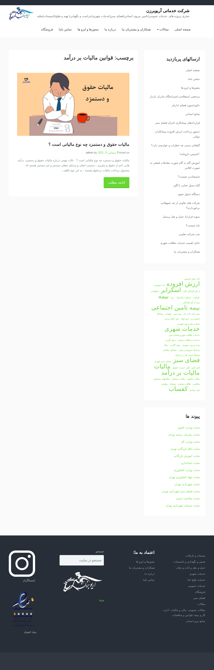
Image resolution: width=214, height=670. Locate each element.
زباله (166, 345)
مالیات (162, 366)
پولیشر (164, 384)
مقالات (164, 29)
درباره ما (110, 29)
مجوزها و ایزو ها (88, 29)
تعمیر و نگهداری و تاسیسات (189, 561)
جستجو (100, 551)
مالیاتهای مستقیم (161, 379)
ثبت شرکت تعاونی (189, 234)
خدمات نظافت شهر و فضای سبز (184, 335)
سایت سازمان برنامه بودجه (184, 434)
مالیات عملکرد (178, 379)
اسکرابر (171, 289)
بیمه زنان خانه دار (191, 313)
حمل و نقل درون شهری (188, 323)
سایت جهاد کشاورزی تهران (184, 477)
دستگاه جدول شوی (189, 194)
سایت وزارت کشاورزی (187, 470)
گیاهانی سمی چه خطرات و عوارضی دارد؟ (175, 145)
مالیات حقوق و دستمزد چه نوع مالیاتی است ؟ (88, 144)
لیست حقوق (178, 367)
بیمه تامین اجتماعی (175, 307)
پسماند (172, 384)
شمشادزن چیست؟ (189, 176)
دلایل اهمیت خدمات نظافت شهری (180, 242)
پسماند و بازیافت (195, 555)
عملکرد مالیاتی (170, 350)
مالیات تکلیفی (193, 379)
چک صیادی (195, 390)
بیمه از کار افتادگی (191, 302)
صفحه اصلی (183, 29)
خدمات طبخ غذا (196, 579)
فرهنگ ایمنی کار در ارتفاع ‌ (187, 355)
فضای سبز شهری (162, 361)
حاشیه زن (195, 318)
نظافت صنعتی (184, 384)
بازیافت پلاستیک (183, 297)
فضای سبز (186, 360)
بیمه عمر (177, 313)
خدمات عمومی (196, 585)
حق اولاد (185, 318)
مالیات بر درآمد (180, 372)
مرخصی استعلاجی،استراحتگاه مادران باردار (175, 96)
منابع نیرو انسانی (195, 621)
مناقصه (196, 384)
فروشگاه (47, 29)
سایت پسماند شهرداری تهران (183, 505)
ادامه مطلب (116, 182)
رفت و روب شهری (191, 345)
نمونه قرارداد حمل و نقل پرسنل (181, 216)
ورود (101, 599)
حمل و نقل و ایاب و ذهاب (190, 567)
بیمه (163, 296)
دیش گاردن (170, 340)
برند (172, 297)
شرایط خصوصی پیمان (189, 350)
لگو (188, 367)
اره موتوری (159, 285)
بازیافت (196, 297)
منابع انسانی (192, 114)
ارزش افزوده (183, 283)
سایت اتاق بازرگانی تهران (185, 448)
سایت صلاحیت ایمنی (188, 498)
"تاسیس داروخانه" (189, 154)
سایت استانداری (190, 463)
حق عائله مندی (171, 318)
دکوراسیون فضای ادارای (186, 105)
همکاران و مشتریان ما (136, 29)
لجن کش (195, 367)
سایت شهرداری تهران (187, 484)
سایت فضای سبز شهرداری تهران (181, 491)
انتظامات (155, 291)
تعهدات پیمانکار (164, 313)
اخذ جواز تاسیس (192, 278)
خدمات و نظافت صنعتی (189, 340)
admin (89, 152)
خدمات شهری (182, 328)
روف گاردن (175, 345)
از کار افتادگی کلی (191, 291)
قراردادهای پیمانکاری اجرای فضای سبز (177, 122)
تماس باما (65, 29)
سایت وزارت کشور (189, 427)
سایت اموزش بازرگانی (187, 455)
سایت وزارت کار (190, 441)
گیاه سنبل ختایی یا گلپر (186, 185)
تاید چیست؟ (193, 225)
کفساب (178, 388)
